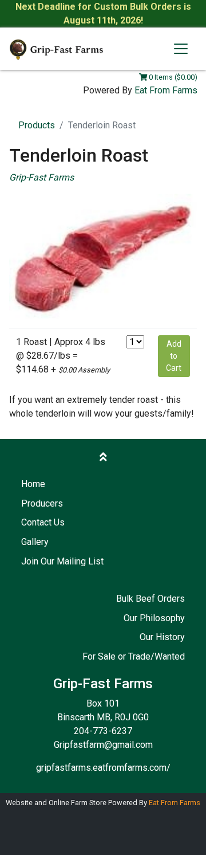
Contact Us (43, 522)
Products (36, 125)
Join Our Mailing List (62, 561)
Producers (42, 503)
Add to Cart (173, 355)
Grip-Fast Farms (41, 177)
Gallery (35, 541)
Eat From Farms (165, 90)
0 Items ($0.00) (172, 77)
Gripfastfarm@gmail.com (103, 744)
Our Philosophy (154, 618)
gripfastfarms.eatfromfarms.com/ (103, 767)
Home (33, 484)
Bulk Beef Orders (150, 598)
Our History (162, 637)
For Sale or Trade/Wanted (133, 656)
